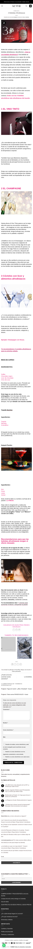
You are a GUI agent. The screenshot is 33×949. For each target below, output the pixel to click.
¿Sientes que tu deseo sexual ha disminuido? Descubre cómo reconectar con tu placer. (17, 805)
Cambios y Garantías (7, 928)
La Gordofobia (28, 677)
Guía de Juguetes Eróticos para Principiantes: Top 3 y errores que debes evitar (17, 790)
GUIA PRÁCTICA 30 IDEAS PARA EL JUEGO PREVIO (16, 904)
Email (2, 856)
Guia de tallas (5, 901)
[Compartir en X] (18, 664)
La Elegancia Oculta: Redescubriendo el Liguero (18, 800)
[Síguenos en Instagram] (16, 629)
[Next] (31, 648)
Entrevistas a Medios (7, 919)
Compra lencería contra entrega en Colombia (13, 898)
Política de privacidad (7, 931)
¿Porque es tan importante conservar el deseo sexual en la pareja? (16, 825)
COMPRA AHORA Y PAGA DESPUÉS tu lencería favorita (14, 894)
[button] (2, 6)
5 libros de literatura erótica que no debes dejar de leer (15, 835)
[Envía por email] (20, 664)
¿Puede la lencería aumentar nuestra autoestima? (6, 676)
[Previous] (2, 648)
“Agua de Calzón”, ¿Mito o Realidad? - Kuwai (19, 689)
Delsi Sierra (26, 17)
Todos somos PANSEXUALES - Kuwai (17, 694)
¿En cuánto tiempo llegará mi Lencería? (12, 913)
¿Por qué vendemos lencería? (9, 916)
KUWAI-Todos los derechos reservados (21, 947)
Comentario (6, 709)
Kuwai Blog (16, 10)
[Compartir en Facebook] (15, 664)
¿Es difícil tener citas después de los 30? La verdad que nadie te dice (17, 785)
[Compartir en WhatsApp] (12, 664)
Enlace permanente (16, 671)
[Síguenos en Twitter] (19, 629)
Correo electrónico (8, 730)
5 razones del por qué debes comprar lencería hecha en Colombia (16, 851)
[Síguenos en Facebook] (13, 629)
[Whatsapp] (4, 945)
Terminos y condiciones (7, 934)
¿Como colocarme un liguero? (18, 816)
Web (4, 737)
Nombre (5, 722)
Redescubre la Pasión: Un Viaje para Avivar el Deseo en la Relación (17, 795)
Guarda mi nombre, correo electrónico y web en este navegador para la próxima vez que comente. (16, 747)
